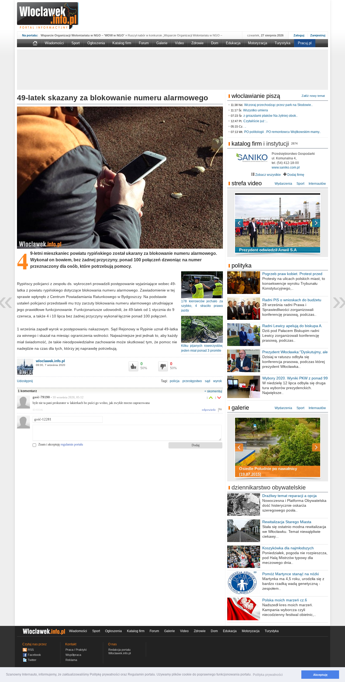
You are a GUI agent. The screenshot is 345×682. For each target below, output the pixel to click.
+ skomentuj (213, 391)
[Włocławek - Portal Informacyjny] (48, 15)
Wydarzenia (283, 184)
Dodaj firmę (295, 175)
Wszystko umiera (255, 110)
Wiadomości (54, 43)
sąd (207, 381)
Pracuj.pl (305, 43)
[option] (277, 223)
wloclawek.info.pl (50, 361)
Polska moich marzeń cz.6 (284, 600)
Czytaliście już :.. (255, 121)
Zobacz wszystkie (267, 175)
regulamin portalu (72, 444)
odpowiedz (209, 409)
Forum (144, 43)
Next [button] (306, 223)
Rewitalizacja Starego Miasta (286, 522)
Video (179, 43)
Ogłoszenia (96, 43)
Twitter (32, 660)
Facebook (34, 654)
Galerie (161, 43)
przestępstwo (192, 381)
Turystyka (282, 43)
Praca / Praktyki (76, 649)
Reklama (71, 660)
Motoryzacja (257, 43)
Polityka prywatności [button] (268, 675)
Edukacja (233, 43)
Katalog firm (121, 43)
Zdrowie (197, 43)
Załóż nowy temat (313, 95)
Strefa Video (247, 183)
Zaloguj (299, 35)
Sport (75, 43)
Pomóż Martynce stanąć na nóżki (290, 574)
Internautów (317, 184)
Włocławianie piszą (256, 95)
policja (175, 381)
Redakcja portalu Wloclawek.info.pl (119, 651)
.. (245, 126)
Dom (214, 43)
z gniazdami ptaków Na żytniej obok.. (270, 116)
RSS (31, 649)
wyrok (217, 381)
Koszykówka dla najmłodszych (288, 548)
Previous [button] (248, 223)
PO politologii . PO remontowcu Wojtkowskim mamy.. (282, 132)
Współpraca (73, 654)
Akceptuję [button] (320, 674)
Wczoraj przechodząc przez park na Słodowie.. (278, 105)
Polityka (241, 265)
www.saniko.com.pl (286, 167)
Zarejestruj (317, 35)
